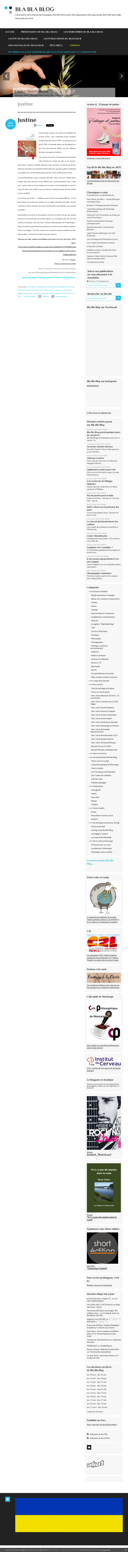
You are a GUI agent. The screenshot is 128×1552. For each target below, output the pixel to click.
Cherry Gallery (97, 768)
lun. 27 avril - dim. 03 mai (97, 1407)
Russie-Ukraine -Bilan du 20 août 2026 (103, 1349)
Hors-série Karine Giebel (101, 718)
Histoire (94, 620)
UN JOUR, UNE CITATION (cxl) (99, 1304)
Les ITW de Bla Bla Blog (23, 38)
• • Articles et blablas (51, 290)
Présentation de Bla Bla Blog (39, 32)
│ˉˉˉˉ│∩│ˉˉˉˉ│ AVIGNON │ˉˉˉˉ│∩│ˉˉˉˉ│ (104, 1320)
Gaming (94, 610)
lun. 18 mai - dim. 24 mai (96, 1396)
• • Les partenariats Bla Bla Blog (103, 757)
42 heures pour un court (101, 845)
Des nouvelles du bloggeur (25, 45)
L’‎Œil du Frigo (97, 779)
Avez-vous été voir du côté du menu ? (102, 1424)
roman (25, 293)
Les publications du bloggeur (62, 38)
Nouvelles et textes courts (102, 815)
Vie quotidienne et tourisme (102, 673)
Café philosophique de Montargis (105, 764)
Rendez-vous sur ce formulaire (99, 1285)
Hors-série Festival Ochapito (103, 711)
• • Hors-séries (66, 290)
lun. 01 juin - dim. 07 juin (96, 1389)
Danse (93, 606)
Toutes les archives (95, 1411)
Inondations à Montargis (101, 848)
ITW (93, 628)
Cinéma (94, 602)
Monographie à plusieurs (99, 573)
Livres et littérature (34, 290)
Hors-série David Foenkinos (102, 707)
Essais (93, 812)
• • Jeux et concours (98, 753)
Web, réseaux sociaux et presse (104, 677)
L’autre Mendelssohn (97, 536)
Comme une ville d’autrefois (98, 1340)
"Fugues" (73, 260)
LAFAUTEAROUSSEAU (102, 1299)
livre (30, 293)
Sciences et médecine (99, 659)
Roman (94, 801)
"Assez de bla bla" (98, 826)
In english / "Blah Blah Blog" (102, 624)
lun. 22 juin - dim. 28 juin (96, 1378)
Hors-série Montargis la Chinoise (105, 726)
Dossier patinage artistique (102, 688)
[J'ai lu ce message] (125, 1550)
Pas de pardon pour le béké (100, 495)
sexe (69, 293)
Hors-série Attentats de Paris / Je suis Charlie (104, 696)
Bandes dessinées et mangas (103, 595)
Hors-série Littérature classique (104, 722)
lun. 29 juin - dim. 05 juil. (96, 1375)
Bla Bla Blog (34, 9)
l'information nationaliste (100, 1352)
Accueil (10, 32)
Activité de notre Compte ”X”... (99, 1298)
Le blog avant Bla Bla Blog (102, 830)
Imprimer (45, 296)
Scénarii (94, 819)
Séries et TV (96, 663)
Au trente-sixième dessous (100, 446)
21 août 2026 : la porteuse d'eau (100, 1355)
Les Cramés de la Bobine (101, 775)
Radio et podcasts (98, 655)
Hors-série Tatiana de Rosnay (103, 742)
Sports (94, 670)
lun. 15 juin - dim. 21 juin (96, 1382)
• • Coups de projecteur (100, 681)
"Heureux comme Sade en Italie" (65, 264)
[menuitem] (11, 31)
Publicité (94, 652)
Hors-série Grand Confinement (104, 715)
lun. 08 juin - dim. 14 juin (96, 1385)
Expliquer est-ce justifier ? (100, 547)
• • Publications (96, 786)
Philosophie (96, 638)
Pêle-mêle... (57, 45)
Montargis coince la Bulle (101, 852)
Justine (27, 120)
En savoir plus (105, 1550)
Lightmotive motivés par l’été (101, 469)
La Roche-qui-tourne (105, 1327)
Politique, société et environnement (99, 647)
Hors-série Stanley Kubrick (102, 739)
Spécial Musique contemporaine (104, 750)
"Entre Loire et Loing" (100, 761)
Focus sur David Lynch (100, 692)
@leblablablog (93, 385)
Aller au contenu (8, 2)
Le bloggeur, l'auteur (99, 834)
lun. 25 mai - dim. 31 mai (96, 1393)
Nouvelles (95, 797)
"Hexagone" (96, 790)
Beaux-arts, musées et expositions (105, 599)
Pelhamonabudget (98, 782)
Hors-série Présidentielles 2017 (104, 735)
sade (52, 293)
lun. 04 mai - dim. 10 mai (96, 1403)
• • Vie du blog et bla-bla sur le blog (104, 823)
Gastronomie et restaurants (102, 613)
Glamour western (95, 458)
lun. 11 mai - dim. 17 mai (96, 1400)
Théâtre (94, 804)
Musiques (95, 635)
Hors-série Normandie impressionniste (100, 730)
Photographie (97, 642)
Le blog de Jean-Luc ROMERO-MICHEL (103, 1314)
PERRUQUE (92, 1346)
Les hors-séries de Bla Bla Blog (83, 32)
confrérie (37, 293)
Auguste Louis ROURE (96, 1319)
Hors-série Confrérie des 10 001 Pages (42, 287)
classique (46, 293)
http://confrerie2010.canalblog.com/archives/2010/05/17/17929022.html (47, 247)
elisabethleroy (106, 1346)
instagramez (45, 277)
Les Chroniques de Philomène (103, 772)
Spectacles (95, 666)
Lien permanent (61, 296)
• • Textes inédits (97, 808)
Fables (94, 793)
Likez (24, 277)
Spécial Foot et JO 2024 (101, 746)
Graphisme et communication (103, 617)
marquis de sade (60, 293)
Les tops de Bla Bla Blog (101, 837)
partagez (32, 277)
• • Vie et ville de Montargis (101, 841)
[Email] (89, 1447)
